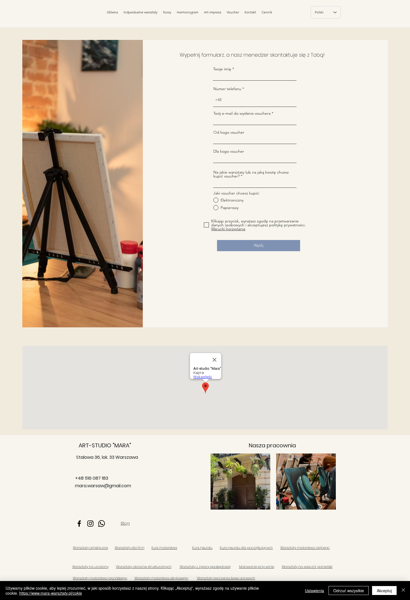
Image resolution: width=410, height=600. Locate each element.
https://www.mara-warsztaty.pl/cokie (50, 593)
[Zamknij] (403, 590)
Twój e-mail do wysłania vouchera (242, 113)
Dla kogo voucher (228, 151)
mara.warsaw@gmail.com (103, 486)
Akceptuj (384, 590)
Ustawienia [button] (314, 590)
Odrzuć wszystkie (348, 590)
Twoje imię (222, 69)
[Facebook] (79, 523)
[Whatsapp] (101, 523)
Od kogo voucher (228, 132)
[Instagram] (90, 523)
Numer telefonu (227, 89)
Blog (125, 523)
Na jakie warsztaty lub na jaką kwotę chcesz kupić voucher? (251, 174)
